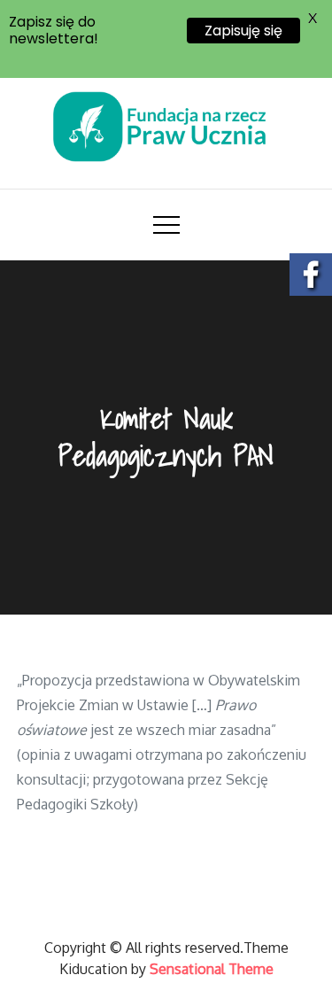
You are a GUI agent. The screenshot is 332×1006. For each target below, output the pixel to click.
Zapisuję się (243, 30)
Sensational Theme (212, 969)
